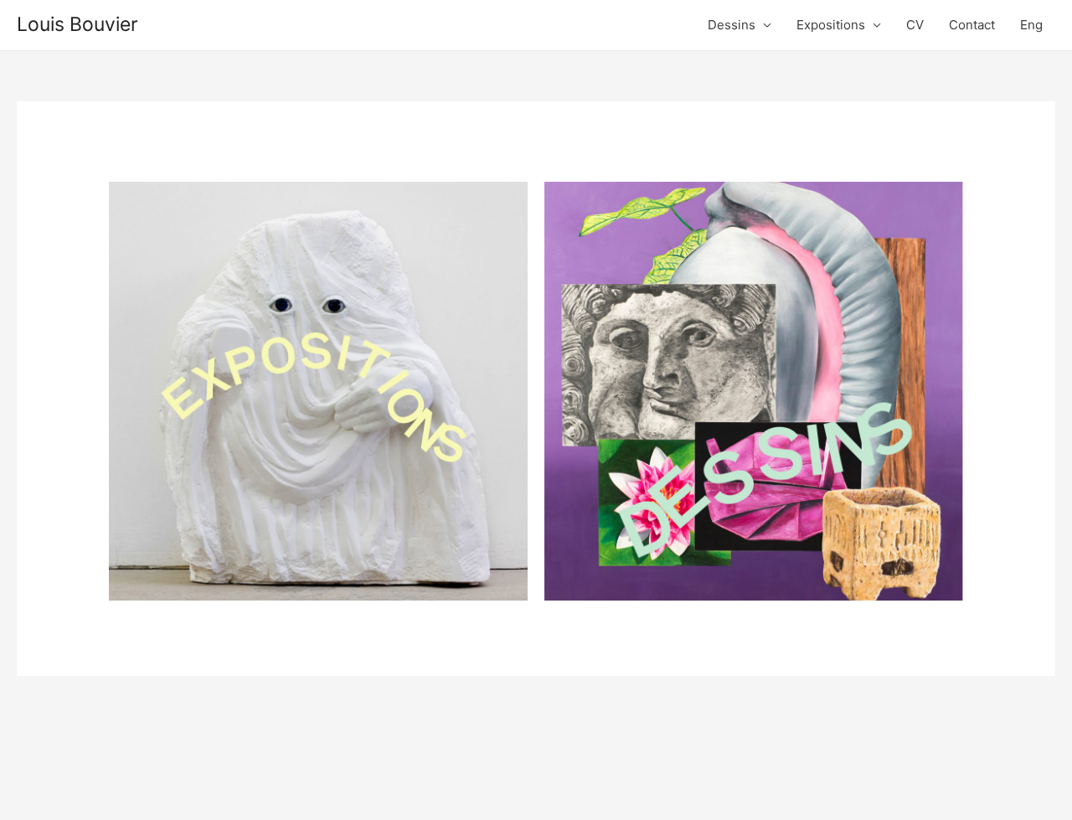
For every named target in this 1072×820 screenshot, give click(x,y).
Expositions (830, 25)
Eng (1031, 25)
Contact (972, 25)
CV (915, 25)
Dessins (731, 25)
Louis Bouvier (77, 24)
